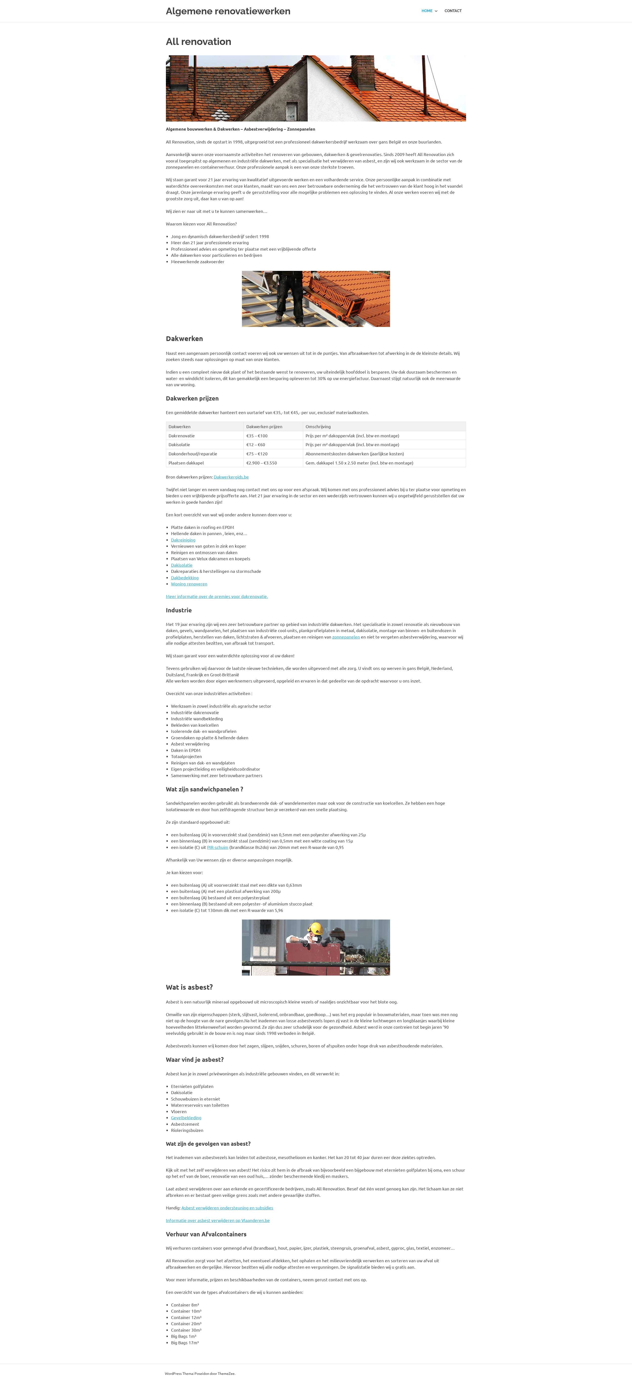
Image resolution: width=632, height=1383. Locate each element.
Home (427, 11)
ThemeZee (226, 1373)
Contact (453, 11)
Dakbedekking (185, 577)
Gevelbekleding (186, 1117)
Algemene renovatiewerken (228, 11)
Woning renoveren (189, 583)
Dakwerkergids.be (231, 476)
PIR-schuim (217, 847)
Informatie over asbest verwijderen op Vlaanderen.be (218, 1220)
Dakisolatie (182, 564)
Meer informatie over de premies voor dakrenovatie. (217, 596)
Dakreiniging (183, 539)
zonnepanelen (346, 636)
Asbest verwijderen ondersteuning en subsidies (227, 1207)
